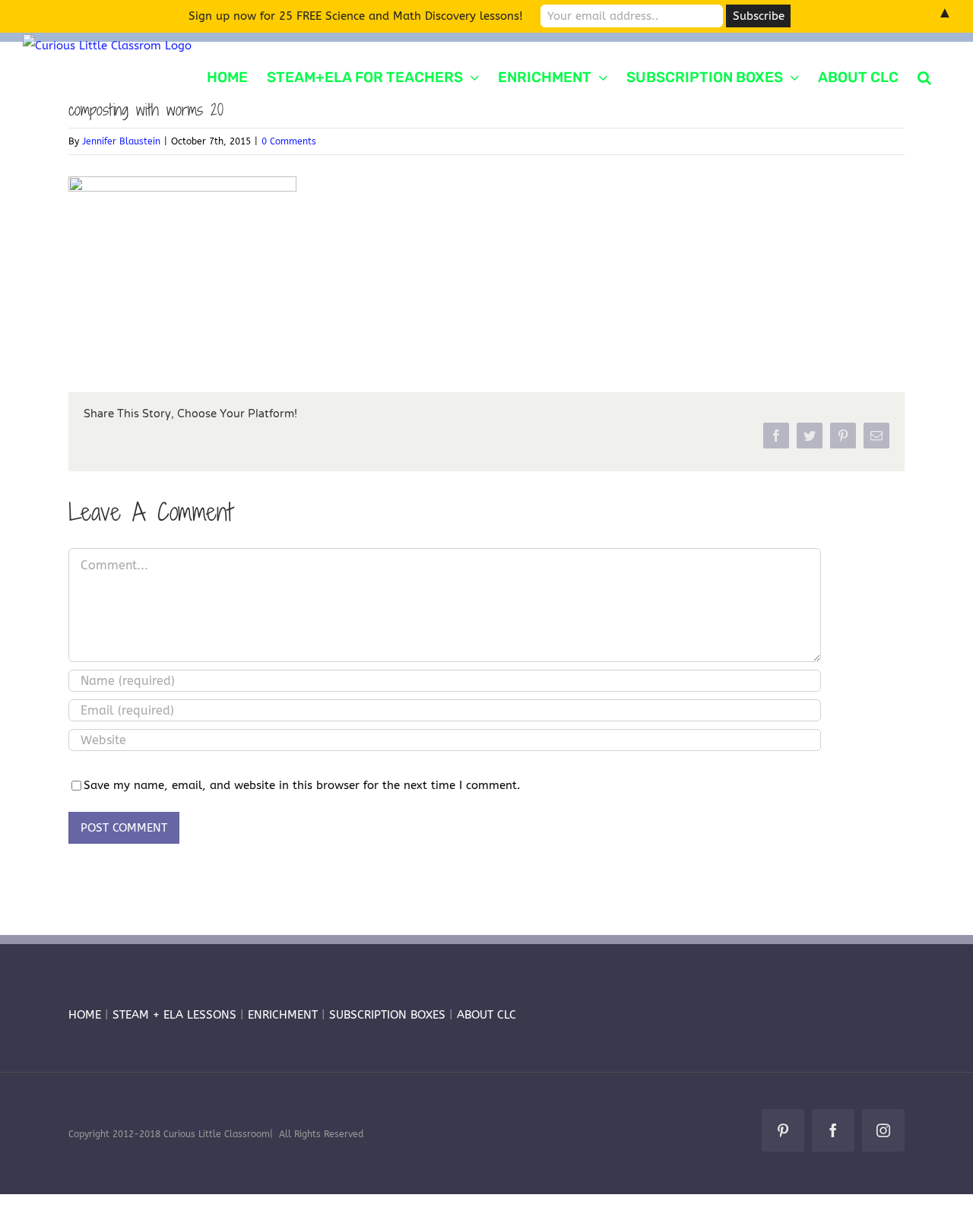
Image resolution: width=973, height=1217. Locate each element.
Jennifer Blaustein (121, 141)
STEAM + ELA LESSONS (176, 1015)
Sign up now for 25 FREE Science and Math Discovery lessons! (356, 16)
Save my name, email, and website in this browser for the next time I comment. (302, 785)
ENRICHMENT (283, 1015)
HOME (84, 1015)
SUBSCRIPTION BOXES (387, 1015)
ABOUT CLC (486, 1015)
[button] (924, 76)
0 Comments (288, 141)
